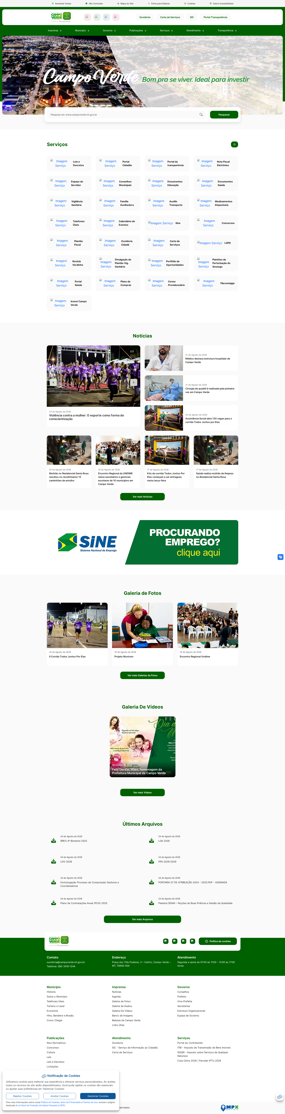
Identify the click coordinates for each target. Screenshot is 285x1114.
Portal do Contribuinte (190, 1042)
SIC (192, 17)
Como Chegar (54, 1020)
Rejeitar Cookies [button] (22, 1096)
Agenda (116, 996)
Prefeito (181, 996)
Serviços (57, 144)
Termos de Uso (90, 1102)
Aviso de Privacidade (70, 1102)
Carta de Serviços (170, 17)
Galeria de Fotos (121, 1001)
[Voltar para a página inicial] (70, 941)
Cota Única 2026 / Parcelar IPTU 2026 (199, 1060)
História (51, 991)
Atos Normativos (56, 1042)
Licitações (52, 1066)
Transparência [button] (226, 30)
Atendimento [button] (193, 30)
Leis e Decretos (55, 1061)
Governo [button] (108, 30)
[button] (189, 3)
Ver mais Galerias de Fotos (142, 675)
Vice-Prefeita (184, 1001)
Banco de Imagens (122, 1015)
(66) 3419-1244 (66, 966)
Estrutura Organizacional (191, 1010)
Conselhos (183, 991)
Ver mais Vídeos (142, 792)
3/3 (132, 351)
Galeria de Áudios (122, 1006)
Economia (52, 1010)
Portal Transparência (215, 17)
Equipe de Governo (188, 1015)
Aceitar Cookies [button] (60, 1096)
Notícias (116, 991)
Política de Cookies (50, 1102)
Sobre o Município (57, 996)
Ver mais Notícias (142, 496)
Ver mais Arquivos (142, 919)
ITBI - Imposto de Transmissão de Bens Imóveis (204, 1047)
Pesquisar (224, 114)
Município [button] (81, 30)
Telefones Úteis (55, 1001)
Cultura (51, 1052)
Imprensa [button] (53, 30)
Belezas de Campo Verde (126, 1020)
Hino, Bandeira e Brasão (60, 1015)
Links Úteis (118, 1025)
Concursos (53, 1047)
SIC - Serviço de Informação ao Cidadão (135, 1047)
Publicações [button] (136, 30)
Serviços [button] (165, 30)
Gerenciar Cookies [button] (98, 1096)
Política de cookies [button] (220, 941)
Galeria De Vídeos (122, 1010)
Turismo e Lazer (56, 1006)
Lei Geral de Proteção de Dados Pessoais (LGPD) (41, 1105)
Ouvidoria (144, 17)
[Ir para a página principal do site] (61, 17)
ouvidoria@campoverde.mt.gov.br (66, 962)
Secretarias (183, 1006)
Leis (49, 1057)
